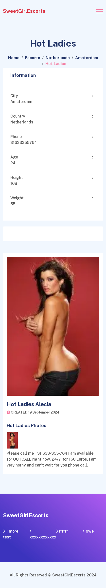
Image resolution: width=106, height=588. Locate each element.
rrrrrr (63, 531)
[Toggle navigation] (99, 10)
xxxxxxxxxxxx (43, 537)
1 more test (10, 534)
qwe (90, 531)
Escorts (32, 57)
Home (13, 57)
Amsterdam (86, 57)
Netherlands (58, 57)
